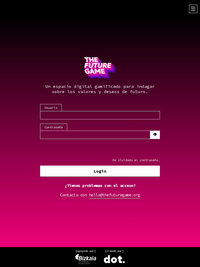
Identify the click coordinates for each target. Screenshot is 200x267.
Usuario (51, 108)
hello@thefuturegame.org (114, 194)
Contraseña (54, 127)
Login (100, 171)
